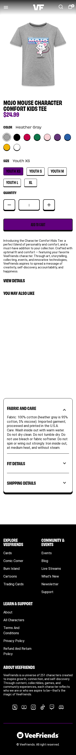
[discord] (61, 707)
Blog (44, 561)
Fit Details (16, 463)
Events (46, 553)
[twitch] (51, 707)
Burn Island (11, 569)
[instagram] (33, 707)
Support (47, 592)
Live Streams (51, 569)
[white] (17, 147)
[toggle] (5, 7)
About (7, 612)
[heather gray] (6, 137)
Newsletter (49, 584)
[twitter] (14, 707)
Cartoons (10, 576)
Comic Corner (13, 561)
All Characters (13, 620)
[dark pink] (27, 137)
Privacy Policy (13, 641)
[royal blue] (67, 137)
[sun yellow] (6, 147)
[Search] (60, 6)
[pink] (47, 137)
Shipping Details (21, 483)
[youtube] (24, 707)
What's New (50, 576)
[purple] (57, 137)
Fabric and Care (21, 408)
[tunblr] (42, 707)
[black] (17, 137)
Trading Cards (13, 584)
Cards (7, 553)
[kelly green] (37, 137)
